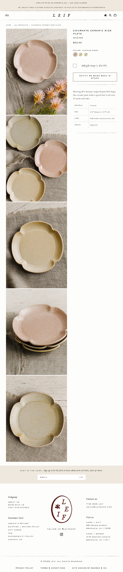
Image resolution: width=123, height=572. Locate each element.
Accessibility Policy (20, 536)
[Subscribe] (81, 477)
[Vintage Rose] (75, 54)
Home (8, 25)
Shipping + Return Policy (24, 527)
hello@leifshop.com (99, 507)
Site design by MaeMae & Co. (89, 568)
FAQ (10, 533)
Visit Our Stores (18, 507)
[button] (7, 15)
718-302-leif (94, 504)
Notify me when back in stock (95, 77)
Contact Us (15, 539)
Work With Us (16, 505)
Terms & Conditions (52, 568)
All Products (21, 25)
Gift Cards (15, 530)
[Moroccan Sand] (80, 54)
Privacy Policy (24, 568)
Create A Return (18, 523)
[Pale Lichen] (86, 54)
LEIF (53, 561)
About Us (13, 502)
